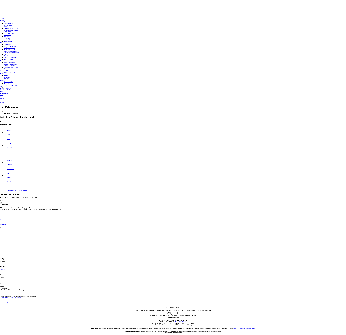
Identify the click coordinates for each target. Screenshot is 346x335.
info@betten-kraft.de (180, 321)
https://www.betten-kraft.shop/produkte (244, 328)
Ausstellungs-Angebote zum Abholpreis (17, 190)
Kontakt (9, 143)
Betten (2, 20)
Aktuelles (9, 134)
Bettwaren (3, 74)
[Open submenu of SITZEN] (2, 87)
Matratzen (3, 43)
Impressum (9, 147)
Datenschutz (10, 152)
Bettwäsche (3, 80)
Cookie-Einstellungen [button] (16, 297)
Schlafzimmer (4, 70)
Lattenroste (3, 61)
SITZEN (9, 181)
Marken (9, 186)
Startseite (9, 130)
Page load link (4, 303)
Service (8, 139)
